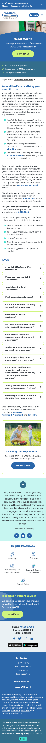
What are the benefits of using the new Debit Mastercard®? (20, 305)
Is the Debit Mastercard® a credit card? (18, 268)
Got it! (23, 739)
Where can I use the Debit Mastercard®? (17, 278)
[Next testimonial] (29, 535)
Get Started (22, 658)
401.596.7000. (22, 212)
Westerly (17, 412)
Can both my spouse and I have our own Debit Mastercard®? (20, 348)
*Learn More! (25, 465)
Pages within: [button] (17, 79)
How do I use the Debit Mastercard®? (15, 288)
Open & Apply (23, 662)
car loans (24, 702)
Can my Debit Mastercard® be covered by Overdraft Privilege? (20, 386)
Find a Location (23, 674)
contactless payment (27, 185)
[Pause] (23, 535)
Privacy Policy (23, 733)
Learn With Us (21, 687)
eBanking (11, 149)
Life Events (33, 558)
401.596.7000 (29, 198)
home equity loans (10, 702)
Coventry (32, 415)
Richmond (7, 415)
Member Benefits (23, 666)
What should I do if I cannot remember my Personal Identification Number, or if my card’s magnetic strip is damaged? (20, 372)
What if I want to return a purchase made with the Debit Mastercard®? (19, 337)
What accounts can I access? (19, 297)
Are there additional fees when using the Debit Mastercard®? (20, 325)
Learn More (13, 614)
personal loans (8, 705)
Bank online (30, 705)
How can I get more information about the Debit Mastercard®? (20, 396)
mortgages (33, 699)
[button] (34, 15)
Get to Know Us (21, 681)
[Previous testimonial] (16, 535)
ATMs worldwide (15, 155)
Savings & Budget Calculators (33, 571)
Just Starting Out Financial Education (12, 571)
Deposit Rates (23, 584)
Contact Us (23, 53)
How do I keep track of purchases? (15, 315)
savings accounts (19, 699)
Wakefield (18, 415)
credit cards (34, 702)
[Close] (42, 5)
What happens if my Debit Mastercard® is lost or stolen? (19, 358)
